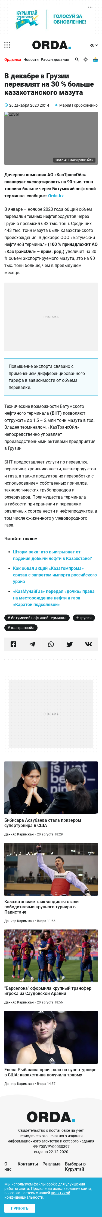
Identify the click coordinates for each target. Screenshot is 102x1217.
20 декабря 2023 (24, 105)
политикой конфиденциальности (37, 1195)
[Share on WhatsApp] (51, 644)
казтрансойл (22, 627)
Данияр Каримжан (19, 834)
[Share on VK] (88, 644)
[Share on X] (69, 644)
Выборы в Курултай (75, 1166)
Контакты (28, 1164)
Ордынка (12, 59)
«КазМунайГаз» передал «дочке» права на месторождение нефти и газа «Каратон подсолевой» (54, 598)
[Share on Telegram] (32, 644)
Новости (31, 59)
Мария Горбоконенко (78, 105)
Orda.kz (56, 195)
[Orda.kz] (51, 1125)
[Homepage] (51, 45)
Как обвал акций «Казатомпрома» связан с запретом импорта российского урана (55, 575)
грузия (86, 618)
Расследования (55, 59)
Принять (20, 1208)
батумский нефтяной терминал (38, 618)
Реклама (51, 1164)
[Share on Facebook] (13, 644)
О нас (7, 1166)
